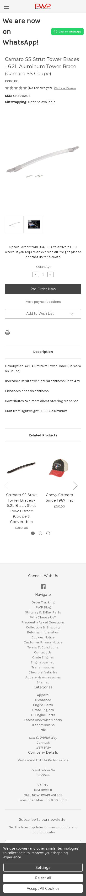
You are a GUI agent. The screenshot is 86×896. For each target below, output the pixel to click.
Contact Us (43, 652)
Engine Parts (43, 705)
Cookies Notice (43, 637)
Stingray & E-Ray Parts (43, 612)
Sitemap (43, 682)
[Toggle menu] (6, 6)
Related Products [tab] (43, 435)
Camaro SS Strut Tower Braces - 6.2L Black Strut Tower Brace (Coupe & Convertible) (21, 508)
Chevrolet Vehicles (43, 672)
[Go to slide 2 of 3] (40, 533)
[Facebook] (43, 586)
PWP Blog (43, 607)
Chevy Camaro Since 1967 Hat (59, 498)
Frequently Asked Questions (43, 622)
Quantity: (43, 267)
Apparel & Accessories (43, 677)
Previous (6, 485)
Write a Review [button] (65, 88)
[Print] (7, 332)
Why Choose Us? (43, 617)
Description (43, 351)
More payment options (43, 302)
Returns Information (43, 632)
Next (75, 485)
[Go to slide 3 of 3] (48, 533)
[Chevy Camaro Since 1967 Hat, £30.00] (59, 468)
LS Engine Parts (43, 715)
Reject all (43, 878)
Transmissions (43, 667)
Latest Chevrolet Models (43, 720)
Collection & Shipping (43, 627)
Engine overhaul (43, 662)
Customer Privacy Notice (43, 642)
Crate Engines (43, 657)
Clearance (43, 700)
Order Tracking (43, 602)
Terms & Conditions (43, 647)
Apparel (43, 695)
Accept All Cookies (43, 888)
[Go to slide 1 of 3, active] (33, 533)
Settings (43, 867)
